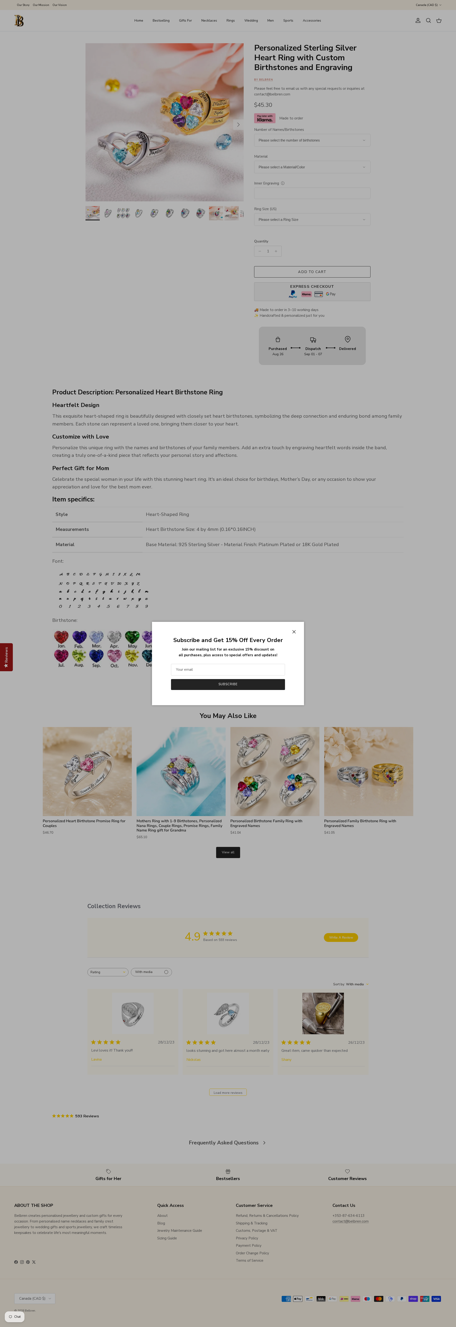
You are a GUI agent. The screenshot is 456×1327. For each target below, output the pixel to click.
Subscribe (228, 684)
